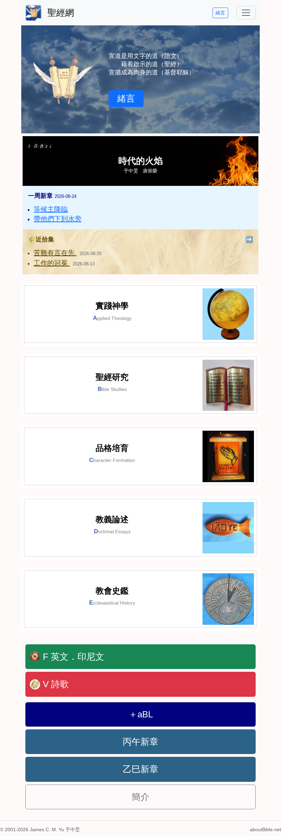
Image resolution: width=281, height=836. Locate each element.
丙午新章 (140, 742)
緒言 (220, 12)
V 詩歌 (56, 684)
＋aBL (141, 714)
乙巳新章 (140, 769)
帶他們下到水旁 (58, 219)
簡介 (140, 797)
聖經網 (60, 12)
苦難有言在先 (55, 252)
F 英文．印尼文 (73, 656)
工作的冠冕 (52, 263)
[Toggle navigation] (246, 13)
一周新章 (52, 195)
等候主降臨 (51, 209)
